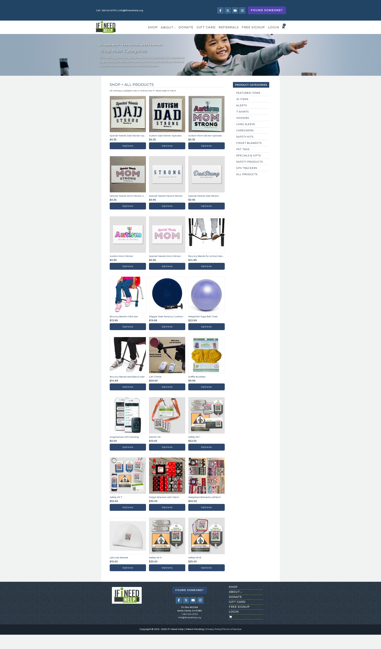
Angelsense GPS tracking (124, 436)
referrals (229, 27)
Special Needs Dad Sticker (203, 195)
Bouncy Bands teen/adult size (127, 376)
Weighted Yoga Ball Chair (203, 316)
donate (186, 27)
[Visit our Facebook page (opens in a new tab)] (220, 10)
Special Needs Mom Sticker (165, 256)
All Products (247, 174)
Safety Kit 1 (194, 436)
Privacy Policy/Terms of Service (224, 629)
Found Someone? (267, 10)
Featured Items (248, 93)
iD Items (242, 99)
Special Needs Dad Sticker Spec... (129, 135)
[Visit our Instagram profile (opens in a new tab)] (242, 10)
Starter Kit (155, 436)
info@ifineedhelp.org (131, 10)
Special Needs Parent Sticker (166, 195)
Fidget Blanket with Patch (164, 497)
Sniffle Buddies (197, 376)
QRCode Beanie (119, 557)
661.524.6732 (109, 10)
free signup (253, 27)
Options (127, 145)
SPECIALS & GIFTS (248, 155)
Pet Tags (243, 149)
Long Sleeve (245, 124)
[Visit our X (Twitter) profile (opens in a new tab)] (227, 10)
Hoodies (242, 118)
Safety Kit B (194, 557)
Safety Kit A (155, 557)
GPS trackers (246, 168)
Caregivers (245, 130)
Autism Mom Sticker (121, 256)
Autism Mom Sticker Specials (205, 135)
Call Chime (155, 376)
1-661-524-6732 (189, 614)
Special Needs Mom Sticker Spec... (129, 195)
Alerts (241, 105)
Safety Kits (245, 136)
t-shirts (242, 111)
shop (153, 27)
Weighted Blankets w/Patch (204, 497)
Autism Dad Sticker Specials (165, 135)
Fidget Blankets (249, 143)
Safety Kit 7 (116, 497)
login (273, 27)
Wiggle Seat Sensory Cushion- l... (167, 316)
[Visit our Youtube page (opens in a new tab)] (235, 10)
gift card (206, 27)
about (168, 27)
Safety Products (249, 161)
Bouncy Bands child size (124, 316)
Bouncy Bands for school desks (206, 256)
